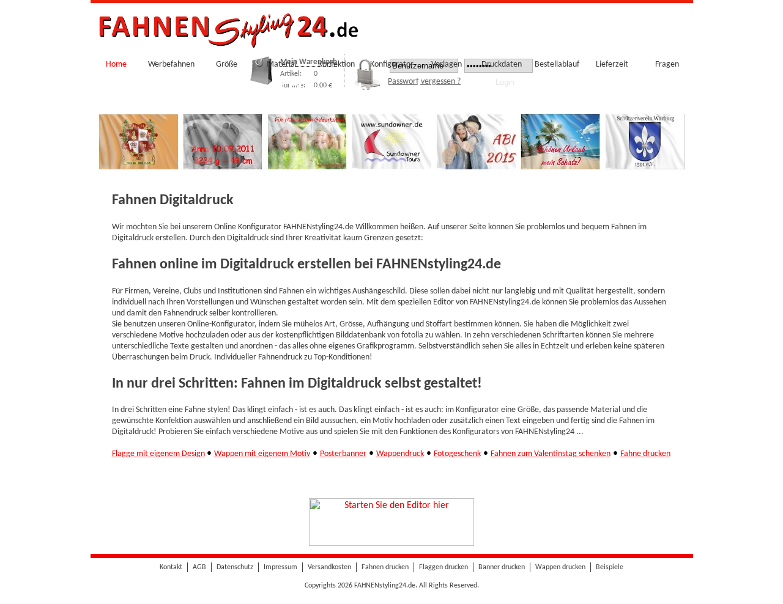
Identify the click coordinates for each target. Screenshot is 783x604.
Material (282, 64)
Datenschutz (235, 567)
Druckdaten (501, 64)
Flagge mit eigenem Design (158, 454)
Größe (226, 64)
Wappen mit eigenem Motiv (262, 454)
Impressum (280, 567)
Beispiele (609, 567)
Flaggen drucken (443, 567)
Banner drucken (501, 567)
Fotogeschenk (457, 454)
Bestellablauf (557, 64)
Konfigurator (392, 64)
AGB (199, 567)
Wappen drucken (560, 567)
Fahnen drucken (385, 567)
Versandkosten (329, 567)
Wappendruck (400, 454)
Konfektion (336, 64)
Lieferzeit (612, 64)
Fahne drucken (645, 454)
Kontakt (171, 567)
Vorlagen (446, 64)
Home (116, 64)
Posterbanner (343, 454)
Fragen (667, 64)
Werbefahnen (171, 64)
